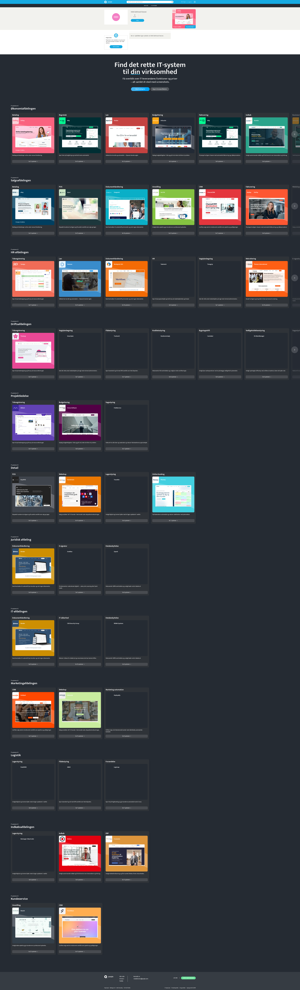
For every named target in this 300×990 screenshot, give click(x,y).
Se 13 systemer (126, 161)
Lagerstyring (111, 474)
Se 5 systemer (79, 592)
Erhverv (122, 979)
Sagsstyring (110, 402)
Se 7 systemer (219, 305)
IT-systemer (154, 6)
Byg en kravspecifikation (160, 89)
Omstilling (156, 186)
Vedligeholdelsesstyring (255, 330)
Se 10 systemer (79, 664)
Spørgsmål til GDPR (191, 988)
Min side (146, 6)
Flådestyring (111, 330)
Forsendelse (110, 761)
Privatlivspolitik (174, 988)
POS (60, 186)
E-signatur (63, 546)
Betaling (15, 115)
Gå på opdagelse (140, 89)
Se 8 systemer (172, 377)
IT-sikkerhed (64, 617)
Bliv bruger (183, 2)
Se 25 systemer (173, 233)
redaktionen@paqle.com (141, 979)
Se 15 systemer (79, 233)
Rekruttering (251, 258)
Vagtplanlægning (206, 258)
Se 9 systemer (219, 161)
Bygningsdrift (204, 330)
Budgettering (157, 115)
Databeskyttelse (112, 546)
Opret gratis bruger (188, 978)
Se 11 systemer (219, 233)
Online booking (158, 474)
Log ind (189, 2)
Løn (107, 115)
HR (153, 258)
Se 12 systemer (32, 161)
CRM (201, 186)
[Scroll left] (4, 138)
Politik (121, 981)
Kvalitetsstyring (158, 330)
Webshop (62, 474)
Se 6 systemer (172, 161)
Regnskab (63, 115)
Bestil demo (116, 47)
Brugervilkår (182, 988)
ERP (107, 833)
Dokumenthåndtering (114, 186)
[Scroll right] (295, 138)
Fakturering (203, 115)
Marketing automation (115, 689)
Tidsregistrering (18, 258)
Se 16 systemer (126, 233)
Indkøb (248, 115)
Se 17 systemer (32, 305)
